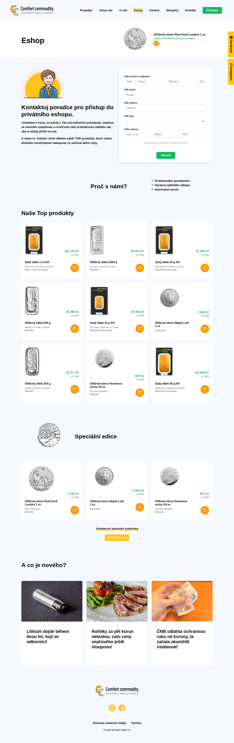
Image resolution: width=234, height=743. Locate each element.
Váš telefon (130, 102)
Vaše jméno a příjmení (137, 76)
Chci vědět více (117, 537)
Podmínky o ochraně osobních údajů (166, 142)
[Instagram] (112, 707)
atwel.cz (126, 729)
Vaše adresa (131, 129)
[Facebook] (121, 707)
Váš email (129, 89)
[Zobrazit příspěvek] (51, 601)
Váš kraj (128, 116)
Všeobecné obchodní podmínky (117, 528)
